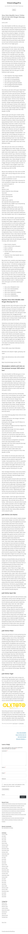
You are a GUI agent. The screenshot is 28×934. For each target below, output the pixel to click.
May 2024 (4, 882)
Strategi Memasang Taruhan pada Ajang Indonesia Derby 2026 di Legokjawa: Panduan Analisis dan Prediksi (13, 819)
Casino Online (5, 908)
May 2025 (4, 861)
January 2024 (4, 889)
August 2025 (4, 855)
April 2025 (4, 862)
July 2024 (4, 878)
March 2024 (4, 885)
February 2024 (5, 887)
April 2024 (4, 884)
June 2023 (4, 893)
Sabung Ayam (5, 915)
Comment (5, 751)
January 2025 (4, 868)
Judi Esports (4, 911)
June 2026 (4, 838)
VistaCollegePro (14, 3)
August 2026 (4, 834)
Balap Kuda (4, 903)
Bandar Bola (4, 904)
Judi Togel (15, 723)
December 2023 (5, 891)
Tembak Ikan (5, 917)
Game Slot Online (5, 910)
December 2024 (5, 870)
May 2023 (4, 894)
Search (3, 794)
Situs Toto (4, 922)
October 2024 (5, 873)
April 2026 (4, 841)
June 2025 (4, 859)
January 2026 (4, 846)
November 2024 (5, 871)
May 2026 (4, 839)
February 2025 (5, 866)
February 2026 (5, 845)
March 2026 (4, 843)
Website (4, 778)
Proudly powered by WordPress (8, 931)
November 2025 (5, 850)
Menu (14, 9)
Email (3, 773)
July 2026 (4, 836)
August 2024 (4, 877)
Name (4, 767)
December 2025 (5, 848)
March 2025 (4, 864)
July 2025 (4, 857)
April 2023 (4, 896)
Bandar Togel (5, 906)
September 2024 (5, 875)
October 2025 (5, 852)
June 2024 (4, 880)
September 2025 (5, 854)
